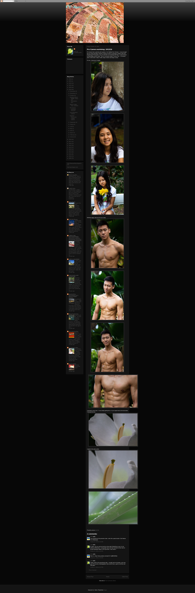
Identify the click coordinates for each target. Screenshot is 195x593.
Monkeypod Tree (72, 176)
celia (91, 544)
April (71, 130)
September (73, 122)
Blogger (105, 590)
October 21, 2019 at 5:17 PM (96, 567)
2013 (70, 149)
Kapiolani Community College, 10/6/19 (73, 117)
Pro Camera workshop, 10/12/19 (73, 109)
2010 (70, 156)
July (71, 126)
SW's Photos (72, 201)
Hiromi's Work (72, 363)
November (72, 93)
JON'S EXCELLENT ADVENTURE (74, 276)
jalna (91, 536)
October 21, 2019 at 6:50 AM (96, 557)
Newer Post (90, 576)
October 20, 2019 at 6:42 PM (96, 551)
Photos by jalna (73, 174)
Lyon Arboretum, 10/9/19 (74, 113)
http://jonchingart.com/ (72, 167)
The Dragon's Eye (73, 347)
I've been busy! (72, 189)
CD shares (74, 7)
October (72, 95)
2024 (70, 79)
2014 (70, 147)
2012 (70, 152)
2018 (70, 139)
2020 (70, 87)
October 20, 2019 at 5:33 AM (96, 541)
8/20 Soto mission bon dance (77, 366)
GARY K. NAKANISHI (74, 259)
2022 (70, 83)
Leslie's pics (72, 188)
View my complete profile (78, 52)
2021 (70, 85)
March (72, 132)
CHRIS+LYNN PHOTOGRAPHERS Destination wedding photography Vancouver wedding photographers (75, 238)
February (72, 134)
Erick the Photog (73, 219)
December (72, 91)
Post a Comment (92, 570)
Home (107, 576)
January (72, 136)
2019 (70, 89)
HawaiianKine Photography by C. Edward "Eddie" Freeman (74, 296)
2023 (70, 81)
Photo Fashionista (73, 314)
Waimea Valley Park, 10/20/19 (74, 105)
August (72, 124)
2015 (70, 145)
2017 (70, 141)
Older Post (125, 576)
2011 (70, 154)
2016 (70, 143)
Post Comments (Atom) (110, 580)
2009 (70, 158)
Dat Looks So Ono (73, 331)
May (71, 128)
